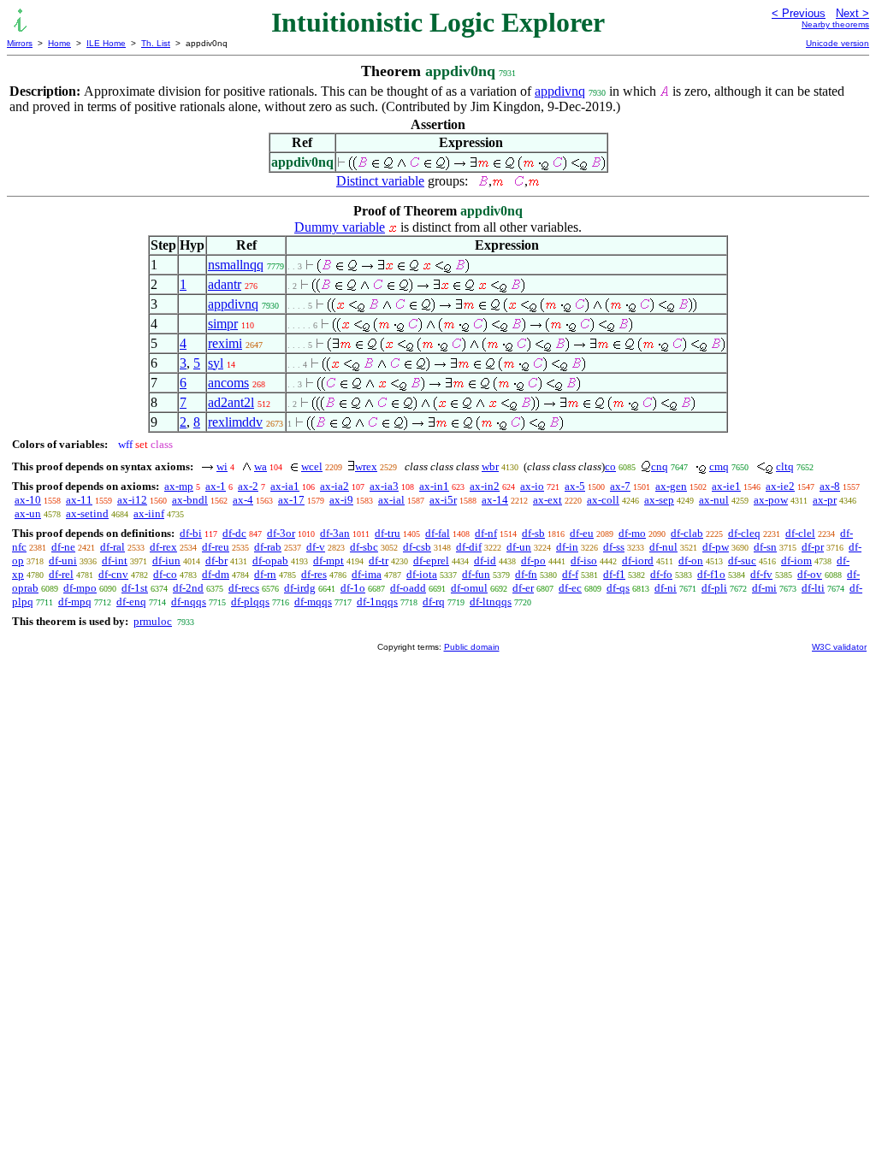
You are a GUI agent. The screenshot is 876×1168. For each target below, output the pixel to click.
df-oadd (408, 587)
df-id (485, 560)
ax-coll (603, 499)
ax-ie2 (780, 486)
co (610, 466)
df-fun (476, 574)
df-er (523, 587)
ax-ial (391, 499)
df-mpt (328, 560)
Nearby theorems (835, 24)
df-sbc (364, 546)
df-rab (267, 546)
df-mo (632, 533)
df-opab (270, 560)
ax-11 (79, 499)
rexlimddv (235, 422)
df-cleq (744, 533)
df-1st (134, 587)
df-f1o (711, 574)
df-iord (638, 560)
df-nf (486, 533)
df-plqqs (250, 601)
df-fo (661, 574)
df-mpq (75, 601)
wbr (490, 466)
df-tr (378, 560)
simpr (223, 323)
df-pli (714, 587)
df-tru (387, 533)
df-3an (335, 533)
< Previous (799, 13)
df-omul (469, 587)
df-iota (421, 574)
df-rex (163, 546)
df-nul (663, 546)
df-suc (742, 560)
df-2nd (188, 587)
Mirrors (20, 43)
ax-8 (830, 486)
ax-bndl (190, 499)
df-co (165, 574)
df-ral (112, 546)
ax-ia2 (334, 486)
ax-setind (87, 513)
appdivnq (560, 91)
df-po (533, 560)
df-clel (800, 533)
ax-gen (671, 486)
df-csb (417, 546)
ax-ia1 (284, 486)
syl (215, 363)
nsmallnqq (235, 264)
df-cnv (113, 574)
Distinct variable (380, 181)
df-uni (63, 560)
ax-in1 (434, 486)
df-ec (570, 587)
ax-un (28, 513)
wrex (366, 466)
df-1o (352, 587)
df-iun (166, 560)
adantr (224, 284)
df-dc (234, 533)
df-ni (665, 587)
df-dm (215, 574)
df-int (114, 560)
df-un (518, 546)
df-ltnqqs (491, 601)
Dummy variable (339, 227)
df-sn (765, 546)
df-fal (437, 533)
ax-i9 (341, 499)
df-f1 (614, 574)
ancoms (228, 382)
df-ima (367, 574)
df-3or (281, 533)
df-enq (131, 601)
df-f (570, 574)
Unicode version (837, 43)
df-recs (243, 587)
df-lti (813, 587)
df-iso (584, 560)
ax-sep (659, 499)
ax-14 (495, 499)
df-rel (61, 574)
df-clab (687, 533)
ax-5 (575, 486)
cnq (659, 466)
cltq (785, 466)
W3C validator (839, 647)
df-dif (469, 546)
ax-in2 (485, 486)
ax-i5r (443, 499)
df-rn (265, 574)
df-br (216, 560)
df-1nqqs (377, 601)
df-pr (813, 546)
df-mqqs (313, 601)
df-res (314, 574)
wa (260, 466)
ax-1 (215, 486)
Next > (852, 13)
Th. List (155, 43)
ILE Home (106, 43)
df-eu (582, 533)
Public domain (472, 647)
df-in (567, 546)
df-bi (191, 533)
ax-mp (178, 486)
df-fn (526, 574)
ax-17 (291, 499)
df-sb (533, 533)
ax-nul (714, 499)
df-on (690, 560)
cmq (719, 466)
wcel (312, 466)
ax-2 (248, 486)
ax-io (532, 486)
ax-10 (28, 499)
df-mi (764, 587)
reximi (225, 343)
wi (222, 466)
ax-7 (620, 486)
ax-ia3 (384, 486)
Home (59, 43)
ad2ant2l (231, 402)
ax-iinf (148, 513)
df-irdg (300, 587)
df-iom (796, 560)
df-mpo (80, 587)
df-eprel (431, 560)
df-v (315, 546)
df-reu (215, 546)
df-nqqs (188, 601)
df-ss (613, 546)
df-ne (63, 546)
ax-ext (547, 499)
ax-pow (771, 499)
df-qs (618, 587)
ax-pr (825, 499)
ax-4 (243, 499)
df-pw (715, 546)
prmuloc (152, 621)
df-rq (434, 601)
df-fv (761, 574)
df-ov (809, 574)
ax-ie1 (726, 486)
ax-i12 (132, 499)
